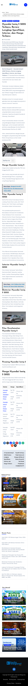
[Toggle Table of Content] (12, 160)
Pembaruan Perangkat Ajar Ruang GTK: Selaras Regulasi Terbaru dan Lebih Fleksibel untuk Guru (14, 556)
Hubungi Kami (21, 679)
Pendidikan (7, 598)
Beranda (5, 679)
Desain (10, 497)
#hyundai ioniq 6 (13, 47)
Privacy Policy (10, 683)
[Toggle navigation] (2, 5)
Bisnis (4, 21)
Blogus (22, 675)
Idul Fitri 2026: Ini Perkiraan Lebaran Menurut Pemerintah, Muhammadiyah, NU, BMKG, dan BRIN (13, 575)
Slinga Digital (9, 488)
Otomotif (16, 21)
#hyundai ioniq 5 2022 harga (11, 42)
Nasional (10, 21)
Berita (6, 629)
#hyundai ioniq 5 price (12, 45)
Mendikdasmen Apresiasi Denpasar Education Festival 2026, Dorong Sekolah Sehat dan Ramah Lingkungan (13, 549)
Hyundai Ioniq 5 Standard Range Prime (5, 395)
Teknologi (11, 513)
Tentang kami (12, 679)
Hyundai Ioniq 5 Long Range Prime (5, 407)
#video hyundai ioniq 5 (11, 49)
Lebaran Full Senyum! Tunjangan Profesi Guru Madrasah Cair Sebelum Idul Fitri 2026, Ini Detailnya (14, 569)
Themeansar (14, 677)
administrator (9, 502)
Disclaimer (18, 683)
